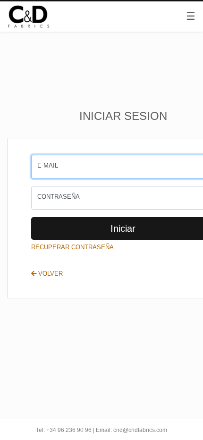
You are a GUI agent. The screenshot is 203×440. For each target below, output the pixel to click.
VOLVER (49, 273)
